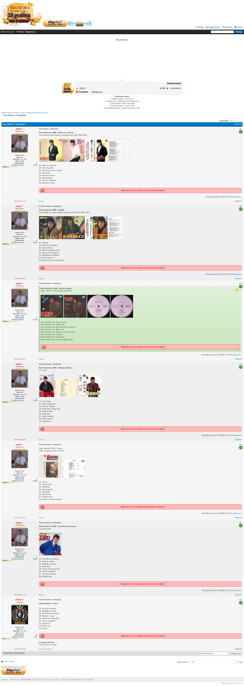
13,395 (35, 165)
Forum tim (4, 680)
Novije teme (19, 653)
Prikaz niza (237, 124)
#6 (240, 523)
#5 (240, 445)
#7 (240, 600)
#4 (240, 364)
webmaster (236, 355)
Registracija (30, 32)
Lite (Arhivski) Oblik (52, 680)
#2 (240, 206)
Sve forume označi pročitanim (70, 680)
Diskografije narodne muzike (36, 113)
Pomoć (239, 27)
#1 (240, 129)
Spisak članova (214, 27)
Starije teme (8, 653)
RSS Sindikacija (88, 680)
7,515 (35, 637)
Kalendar (228, 27)
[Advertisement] (122, 60)
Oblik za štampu (9, 661)
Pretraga (200, 27)
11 (36, 635)
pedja (238, 197)
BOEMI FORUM (6, 113)
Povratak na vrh (38, 680)
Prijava (21, 32)
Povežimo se (14, 680)
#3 (240, 284)
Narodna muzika (19, 113)
